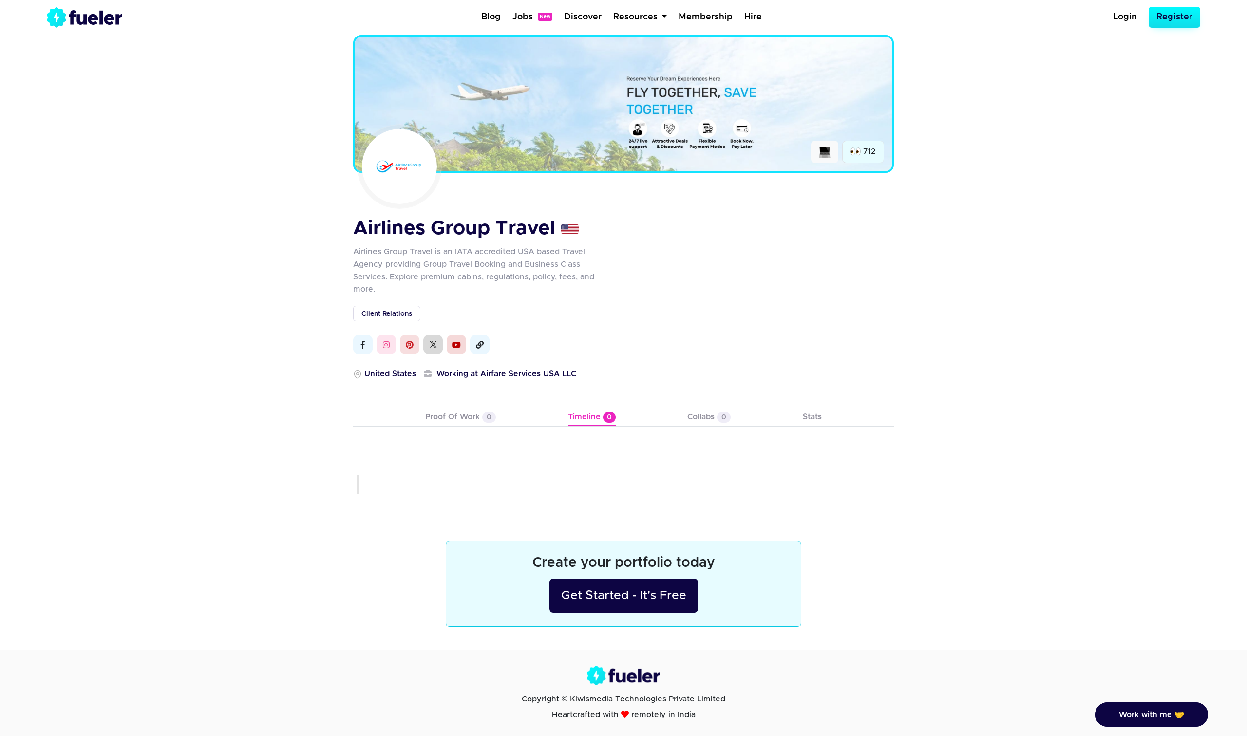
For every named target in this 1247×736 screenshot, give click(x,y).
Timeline (590, 417)
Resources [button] (636, 17)
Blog (491, 17)
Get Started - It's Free (623, 595)
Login (1125, 17)
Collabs (706, 417)
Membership (706, 17)
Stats (812, 417)
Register (1174, 17)
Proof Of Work (458, 417)
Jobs (531, 17)
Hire (753, 17)
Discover (583, 17)
